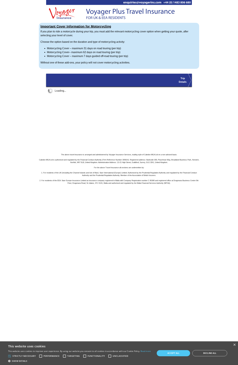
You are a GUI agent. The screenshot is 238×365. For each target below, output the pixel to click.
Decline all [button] (209, 353)
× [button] (234, 345)
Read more (146, 351)
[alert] (119, 353)
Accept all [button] (173, 353)
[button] (79, 361)
